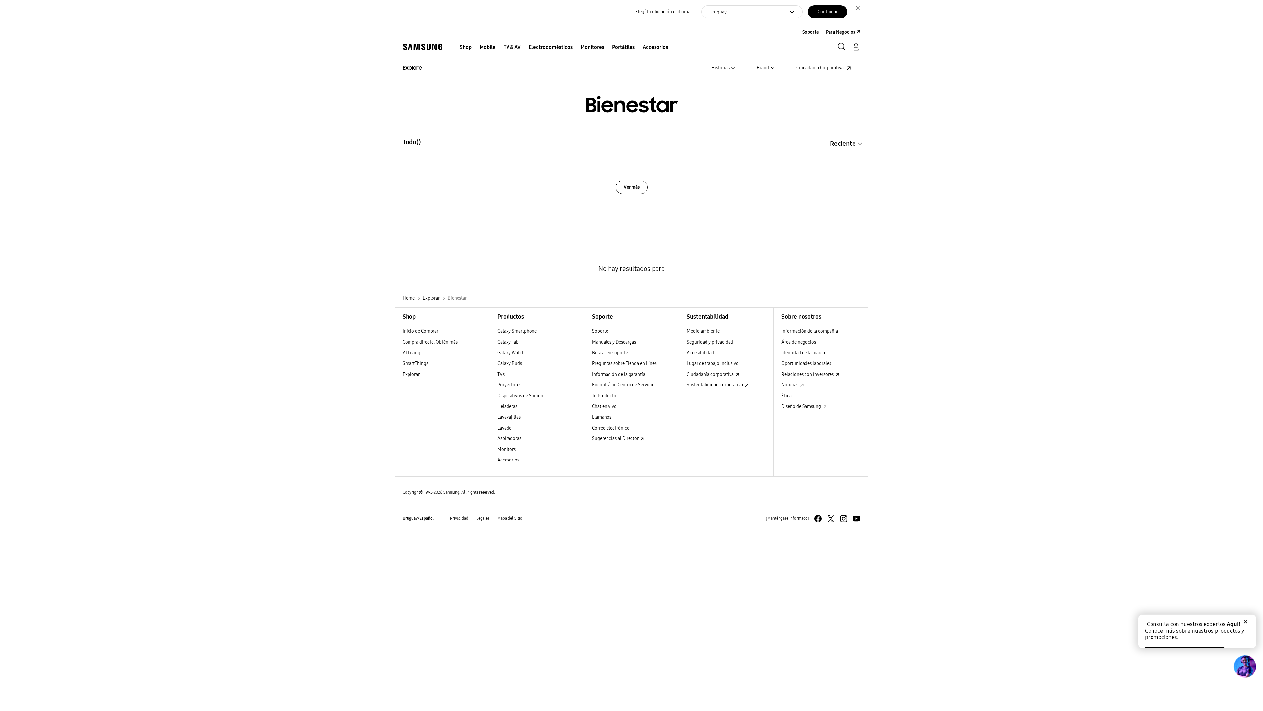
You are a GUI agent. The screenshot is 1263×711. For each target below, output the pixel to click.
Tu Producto (604, 396)
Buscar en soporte (610, 353)
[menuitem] (466, 47)
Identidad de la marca (803, 353)
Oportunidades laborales (806, 363)
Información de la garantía (618, 374)
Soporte (600, 331)
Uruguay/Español (418, 518)
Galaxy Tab (508, 342)
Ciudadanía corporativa (711, 374)
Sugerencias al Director (615, 438)
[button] (847, 143)
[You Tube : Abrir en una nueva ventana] (856, 519)
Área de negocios (798, 342)
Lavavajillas (509, 417)
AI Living (411, 353)
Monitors (506, 449)
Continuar (828, 11)
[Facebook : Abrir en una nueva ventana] (818, 519)
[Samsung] (422, 47)
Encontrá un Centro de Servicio (623, 385)
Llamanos (601, 417)
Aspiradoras (509, 438)
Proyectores (509, 385)
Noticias (790, 385)
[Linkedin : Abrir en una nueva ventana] (844, 519)
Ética (786, 396)
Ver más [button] (632, 187)
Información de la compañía (809, 331)
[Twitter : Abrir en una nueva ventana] (831, 519)
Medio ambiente (703, 331)
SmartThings (415, 363)
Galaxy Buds (509, 363)
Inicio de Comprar (420, 331)
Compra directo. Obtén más (430, 342)
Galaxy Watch (511, 353)
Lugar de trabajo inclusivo (713, 363)
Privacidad (459, 518)
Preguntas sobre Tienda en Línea (624, 363)
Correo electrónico (611, 428)
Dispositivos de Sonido (520, 396)
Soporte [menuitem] (810, 32)
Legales (482, 518)
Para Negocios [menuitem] (840, 32)
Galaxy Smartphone (517, 331)
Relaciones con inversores (808, 374)
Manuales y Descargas (614, 342)
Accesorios (508, 460)
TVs (501, 374)
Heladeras (507, 406)
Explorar (411, 374)
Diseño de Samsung (801, 406)
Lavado (504, 428)
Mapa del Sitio (509, 518)
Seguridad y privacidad (710, 342)
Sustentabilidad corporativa (715, 385)
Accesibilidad (700, 353)
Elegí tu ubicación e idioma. (663, 11)
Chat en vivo (604, 406)
